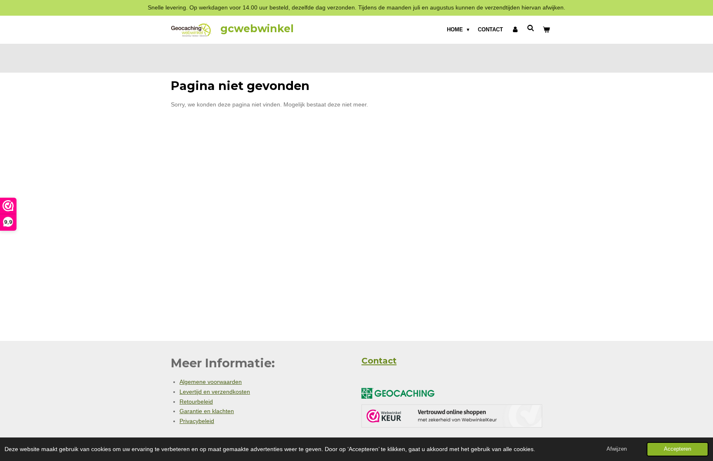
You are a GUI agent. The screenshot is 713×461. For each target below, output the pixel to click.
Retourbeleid (196, 401)
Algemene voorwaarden (210, 381)
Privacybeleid (196, 421)
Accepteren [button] (677, 449)
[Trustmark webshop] (451, 417)
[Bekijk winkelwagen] (547, 30)
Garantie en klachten (206, 411)
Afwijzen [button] (617, 449)
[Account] (515, 30)
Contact (379, 361)
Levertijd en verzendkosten (214, 391)
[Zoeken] (531, 28)
